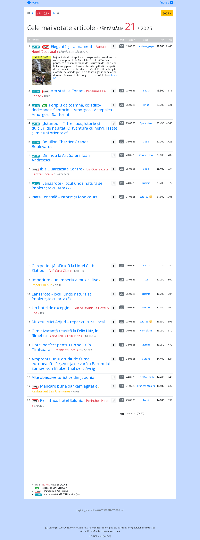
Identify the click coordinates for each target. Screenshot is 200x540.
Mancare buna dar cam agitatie (68, 386)
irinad (146, 105)
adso (146, 141)
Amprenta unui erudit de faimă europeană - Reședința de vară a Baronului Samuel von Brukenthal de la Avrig (71, 363)
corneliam (146, 330)
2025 (166, 13)
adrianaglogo (146, 46)
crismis (146, 183)
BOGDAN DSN (146, 377)
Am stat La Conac (67, 90)
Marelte (146, 344)
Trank (146, 400)
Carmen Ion (146, 155)
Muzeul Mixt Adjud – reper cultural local (68, 321)
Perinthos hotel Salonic (61, 400)
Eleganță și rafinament (71, 46)
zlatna (146, 90)
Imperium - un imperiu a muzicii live (65, 279)
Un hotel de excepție (50, 307)
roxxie (146, 307)
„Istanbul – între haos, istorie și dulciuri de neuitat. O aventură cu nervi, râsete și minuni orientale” (74, 128)
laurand (146, 358)
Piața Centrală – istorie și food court (64, 197)
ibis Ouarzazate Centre (61, 169)
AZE (146, 279)
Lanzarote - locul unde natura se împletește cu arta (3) (62, 296)
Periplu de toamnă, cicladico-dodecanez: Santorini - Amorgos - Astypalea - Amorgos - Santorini (73, 109)
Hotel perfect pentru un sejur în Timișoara (61, 347)
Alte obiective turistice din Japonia (63, 377)
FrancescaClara (146, 386)
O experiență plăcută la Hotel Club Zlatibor (63, 268)
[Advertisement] (100, 231)
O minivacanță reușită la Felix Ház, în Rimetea (65, 333)
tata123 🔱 (146, 196)
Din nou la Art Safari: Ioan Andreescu (61, 158)
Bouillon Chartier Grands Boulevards (60, 144)
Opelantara (146, 123)
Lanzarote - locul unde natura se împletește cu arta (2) (67, 186)
